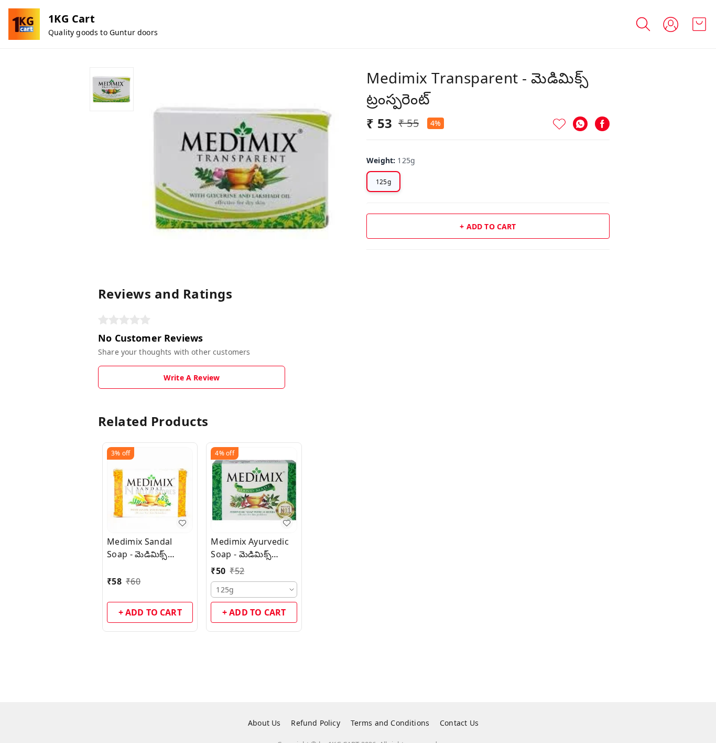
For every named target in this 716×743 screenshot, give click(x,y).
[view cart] (699, 24)
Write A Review (192, 378)
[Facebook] (602, 123)
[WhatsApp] (580, 123)
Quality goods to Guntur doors (103, 32)
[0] (699, 24)
